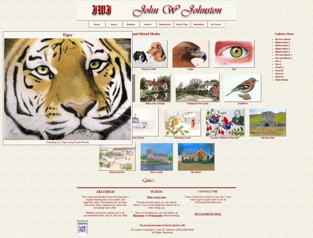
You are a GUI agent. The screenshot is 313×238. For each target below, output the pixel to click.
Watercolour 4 (282, 52)
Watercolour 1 (282, 42)
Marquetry (138, 215)
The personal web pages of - (162, 225)
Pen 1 (278, 61)
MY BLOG (156, 191)
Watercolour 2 (282, 45)
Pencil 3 (279, 74)
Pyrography (156, 215)
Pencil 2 (279, 71)
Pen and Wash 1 (283, 55)
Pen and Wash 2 (283, 58)
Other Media (281, 80)
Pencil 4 (279, 77)
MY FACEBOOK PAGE (208, 214)
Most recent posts (156, 197)
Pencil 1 (279, 67)
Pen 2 (278, 64)
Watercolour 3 (282, 49)
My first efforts (283, 39)
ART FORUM (105, 191)
